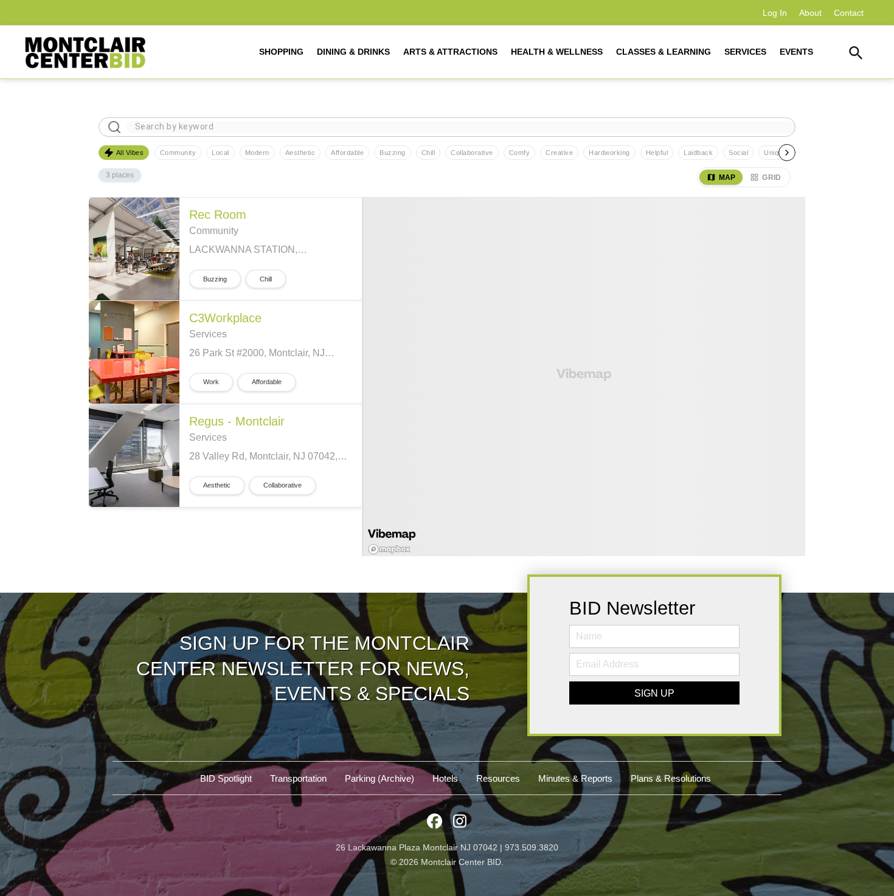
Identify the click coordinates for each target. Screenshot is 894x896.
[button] (856, 54)
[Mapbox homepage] (389, 548)
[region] (584, 377)
